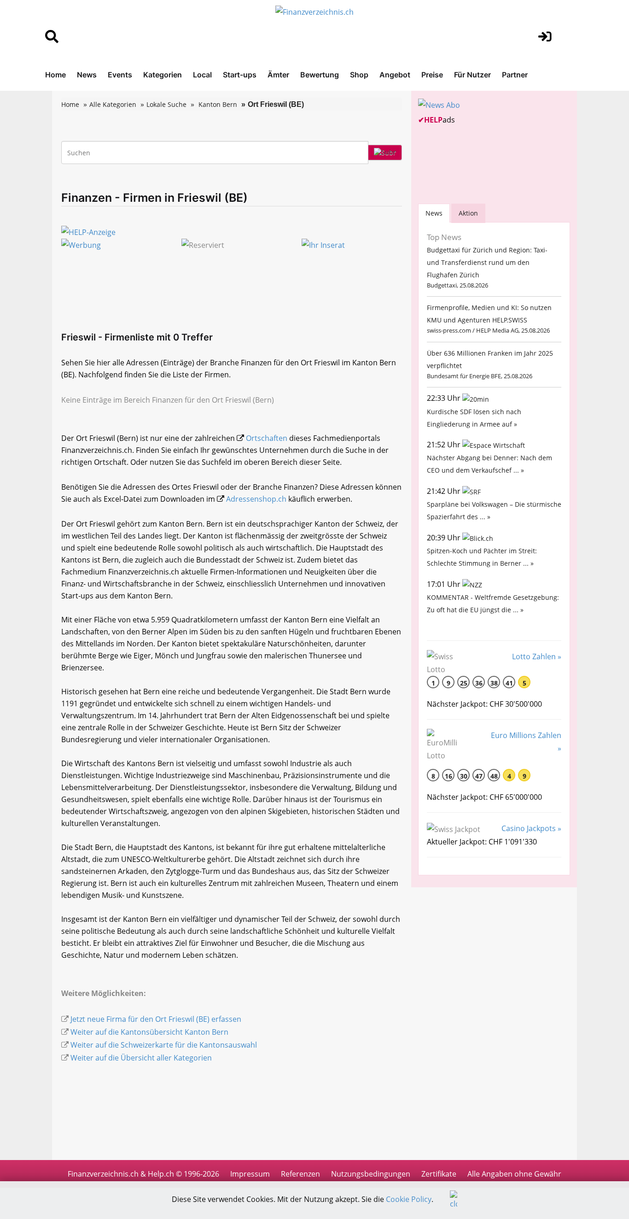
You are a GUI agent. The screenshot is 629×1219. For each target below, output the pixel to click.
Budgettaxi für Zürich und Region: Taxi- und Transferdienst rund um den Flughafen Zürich (487, 262)
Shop (359, 74)
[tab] (434, 213)
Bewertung (319, 74)
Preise (432, 74)
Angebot (394, 74)
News (87, 74)
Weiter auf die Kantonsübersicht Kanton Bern (149, 1032)
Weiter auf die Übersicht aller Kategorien (141, 1058)
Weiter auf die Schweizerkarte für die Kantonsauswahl (163, 1045)
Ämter (278, 74)
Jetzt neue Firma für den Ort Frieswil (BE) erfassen (155, 1019)
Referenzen (300, 1174)
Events (120, 74)
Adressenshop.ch (256, 499)
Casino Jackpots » (531, 828)
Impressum (250, 1174)
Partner (515, 74)
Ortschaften (266, 438)
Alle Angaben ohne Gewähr (514, 1174)
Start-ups (239, 74)
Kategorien (162, 74)
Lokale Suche (166, 104)
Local (202, 74)
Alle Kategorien (112, 104)
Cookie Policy (408, 1199)
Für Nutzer (472, 74)
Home (55, 74)
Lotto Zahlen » (536, 656)
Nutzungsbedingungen (370, 1174)
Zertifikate (438, 1174)
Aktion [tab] (468, 213)
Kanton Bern (217, 104)
